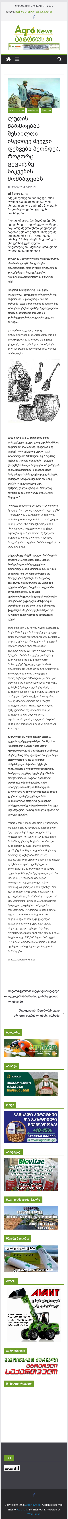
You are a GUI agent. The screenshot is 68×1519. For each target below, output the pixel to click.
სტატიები (46, 110)
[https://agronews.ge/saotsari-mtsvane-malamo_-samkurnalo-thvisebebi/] (31, 1247)
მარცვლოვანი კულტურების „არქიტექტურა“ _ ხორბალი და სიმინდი (34, 12)
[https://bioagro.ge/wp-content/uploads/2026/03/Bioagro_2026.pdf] (31, 1041)
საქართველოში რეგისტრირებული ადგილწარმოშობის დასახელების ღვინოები (33, 996)
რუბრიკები (33, 110)
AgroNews (31, 186)
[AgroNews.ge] (8, 59)
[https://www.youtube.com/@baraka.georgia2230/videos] (31, 1075)
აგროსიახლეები (16, 110)
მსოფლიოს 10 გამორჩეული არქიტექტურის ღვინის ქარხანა (37, 1013)
